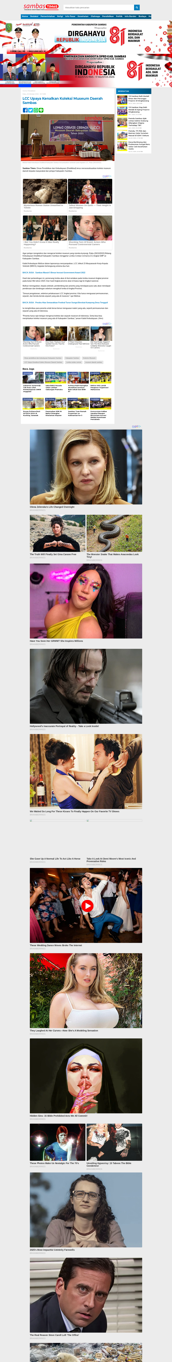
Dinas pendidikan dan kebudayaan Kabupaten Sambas (42, 358)
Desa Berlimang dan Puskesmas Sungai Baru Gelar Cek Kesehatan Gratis (139, 145)
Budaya (142, 16)
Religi (60, 16)
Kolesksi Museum (89, 358)
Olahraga (95, 16)
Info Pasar (70, 16)
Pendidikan (108, 16)
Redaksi (34, 16)
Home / (25, 91)
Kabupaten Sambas (72, 358)
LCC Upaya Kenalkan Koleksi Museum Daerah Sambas (43, 362)
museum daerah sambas (93, 362)
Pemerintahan (48, 16)
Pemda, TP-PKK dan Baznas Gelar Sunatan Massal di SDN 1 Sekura (138, 133)
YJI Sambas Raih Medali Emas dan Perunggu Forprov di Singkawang (138, 98)
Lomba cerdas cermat (73, 362)
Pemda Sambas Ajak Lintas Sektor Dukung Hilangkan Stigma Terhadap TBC (138, 121)
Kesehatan (83, 16)
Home (25, 16)
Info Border (130, 16)
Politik (119, 16)
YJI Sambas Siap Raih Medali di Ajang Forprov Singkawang (138, 109)
